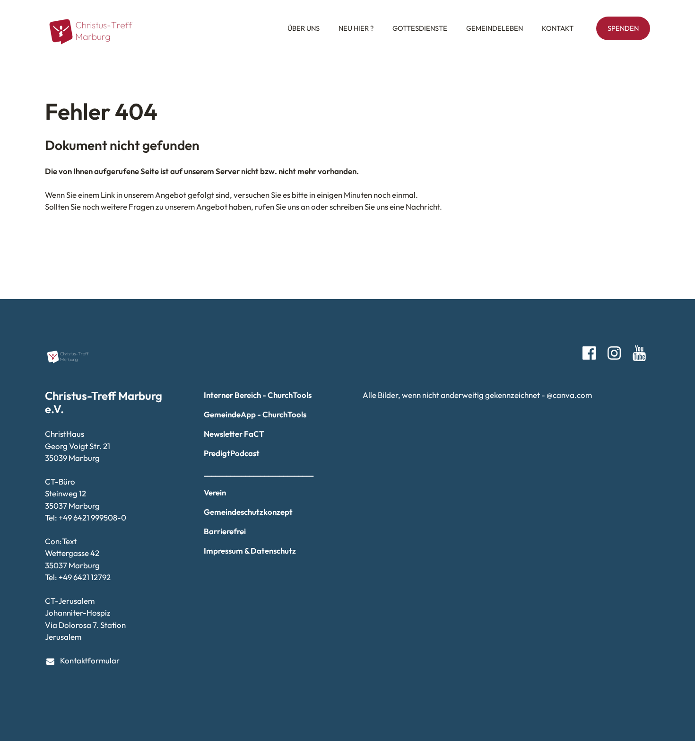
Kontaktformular (90, 660)
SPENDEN (623, 28)
